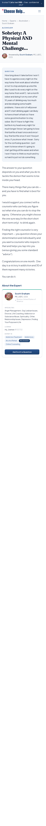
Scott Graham (8, 23)
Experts (13, 21)
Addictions (29, 337)
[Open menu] (39, 11)
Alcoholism (23, 21)
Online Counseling (13, 344)
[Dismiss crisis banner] (41, 3)
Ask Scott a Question (22, 352)
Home (4, 21)
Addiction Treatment (14, 337)
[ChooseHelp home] (13, 11)
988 (20, 2)
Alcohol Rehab (11, 341)
